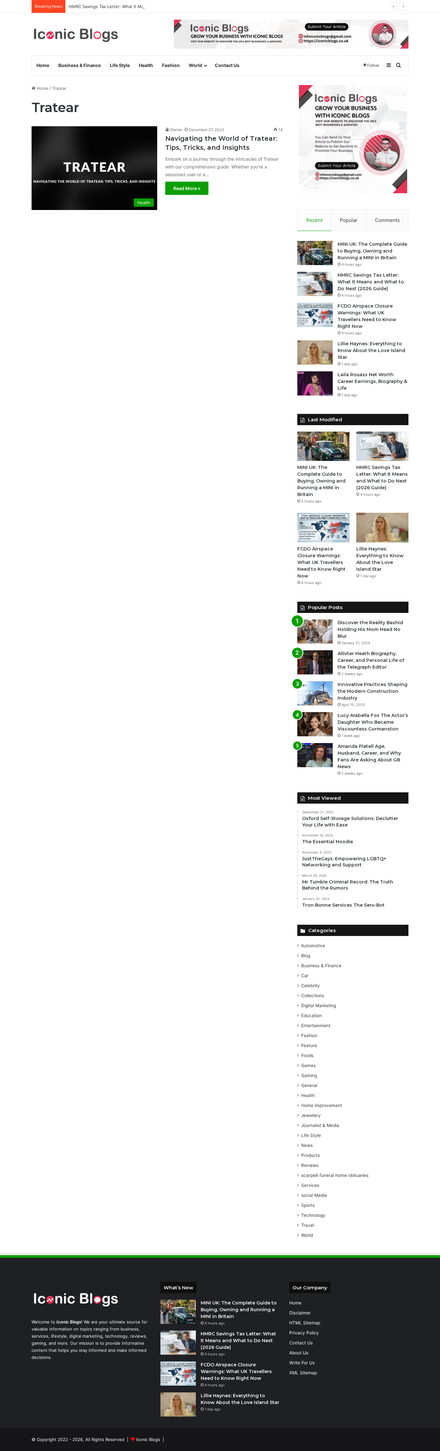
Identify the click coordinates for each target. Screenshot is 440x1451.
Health (146, 65)
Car (305, 975)
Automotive (313, 945)
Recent (314, 220)
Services (310, 1185)
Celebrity (310, 985)
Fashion (171, 65)
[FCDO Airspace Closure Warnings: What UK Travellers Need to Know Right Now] (315, 315)
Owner (176, 129)
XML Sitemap (303, 1372)
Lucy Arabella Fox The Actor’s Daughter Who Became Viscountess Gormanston (373, 722)
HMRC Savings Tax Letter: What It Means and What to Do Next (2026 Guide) (146, 6)
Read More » (186, 188)
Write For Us (302, 1362)
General (309, 1085)
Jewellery (311, 1115)
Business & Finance (79, 65)
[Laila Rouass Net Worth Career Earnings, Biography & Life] (315, 383)
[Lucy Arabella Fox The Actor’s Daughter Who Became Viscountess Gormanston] (315, 724)
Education (311, 1015)
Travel (307, 1225)
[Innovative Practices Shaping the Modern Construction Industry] (315, 693)
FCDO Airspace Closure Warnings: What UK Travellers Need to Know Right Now (321, 562)
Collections (312, 995)
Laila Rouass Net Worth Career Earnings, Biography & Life (372, 381)
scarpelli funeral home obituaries (334, 1175)
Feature (309, 1045)
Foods (307, 1055)
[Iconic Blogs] (76, 34)
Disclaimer (300, 1312)
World (195, 65)
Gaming (309, 1075)
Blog (305, 955)
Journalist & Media (320, 1125)
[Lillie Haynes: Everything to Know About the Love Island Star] (315, 352)
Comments (387, 220)
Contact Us (227, 65)
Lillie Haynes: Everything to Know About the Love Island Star (371, 350)
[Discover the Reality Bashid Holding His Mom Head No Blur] (315, 631)
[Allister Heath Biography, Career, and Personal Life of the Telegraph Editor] (315, 662)
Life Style (120, 65)
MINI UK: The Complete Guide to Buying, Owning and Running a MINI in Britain (372, 251)
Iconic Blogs (148, 1439)
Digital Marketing (318, 1005)
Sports (308, 1205)
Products (310, 1155)
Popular (349, 220)
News (307, 1145)
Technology (313, 1215)
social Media (314, 1195)
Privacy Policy (304, 1332)
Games (308, 1065)
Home (42, 65)
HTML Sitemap (304, 1322)
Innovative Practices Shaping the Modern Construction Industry (372, 691)
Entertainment (315, 1025)
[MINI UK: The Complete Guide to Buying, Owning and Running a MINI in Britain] (315, 253)
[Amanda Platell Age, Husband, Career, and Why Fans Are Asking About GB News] (315, 755)
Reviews (310, 1165)
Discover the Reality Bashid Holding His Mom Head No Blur (370, 629)
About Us (298, 1352)
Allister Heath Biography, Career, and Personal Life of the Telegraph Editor (371, 660)
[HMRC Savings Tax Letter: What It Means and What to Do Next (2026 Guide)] (315, 284)
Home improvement (321, 1105)
